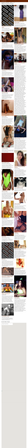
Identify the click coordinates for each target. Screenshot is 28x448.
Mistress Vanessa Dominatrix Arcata (19, 63)
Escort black (16, 297)
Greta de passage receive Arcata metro (19, 22)
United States (7, 2)
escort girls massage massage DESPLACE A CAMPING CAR (7, 276)
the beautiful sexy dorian (18, 268)
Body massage (4, 190)
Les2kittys (16, 232)
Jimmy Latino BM (17, 203)
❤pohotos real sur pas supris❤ (20, 248)
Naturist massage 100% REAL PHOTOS (19, 167)
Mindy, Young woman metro (19, 137)
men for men (4, 116)
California (11, 2)
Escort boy (4, 236)
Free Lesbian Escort (5, 162)
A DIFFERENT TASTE (5, 316)
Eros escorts (3, 2)
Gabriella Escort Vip (5, 218)
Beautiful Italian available (19, 44)
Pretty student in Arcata (18, 187)
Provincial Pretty (5, 92)
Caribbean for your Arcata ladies (6, 27)
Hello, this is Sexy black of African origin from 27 (6, 293)
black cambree (4, 42)
